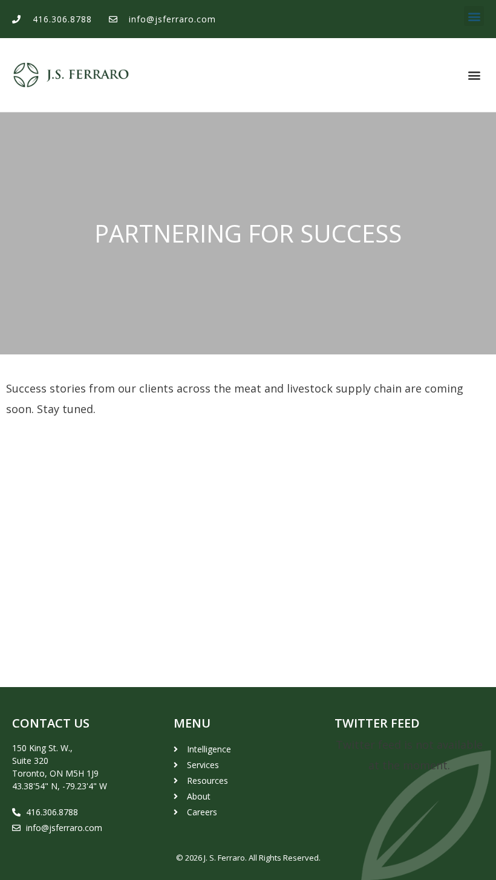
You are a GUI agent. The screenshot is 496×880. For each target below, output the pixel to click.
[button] (474, 16)
